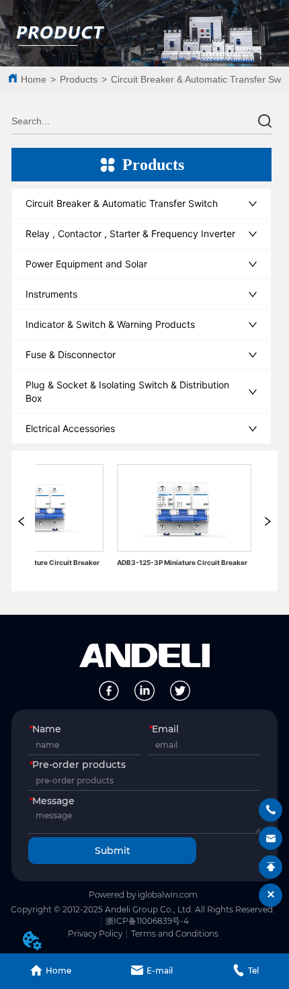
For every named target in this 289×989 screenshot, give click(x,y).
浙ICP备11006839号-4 (147, 921)
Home (33, 79)
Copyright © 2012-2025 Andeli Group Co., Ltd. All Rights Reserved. (143, 909)
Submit (112, 851)
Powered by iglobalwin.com (143, 895)
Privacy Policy (95, 934)
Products (78, 79)
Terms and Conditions (174, 934)
